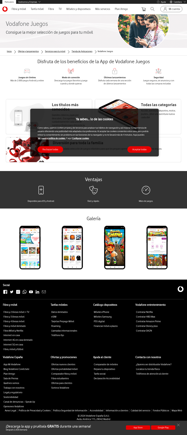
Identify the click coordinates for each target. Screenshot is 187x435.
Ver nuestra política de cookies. (52, 138)
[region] (94, 132)
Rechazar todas (50, 149)
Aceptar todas (139, 149)
